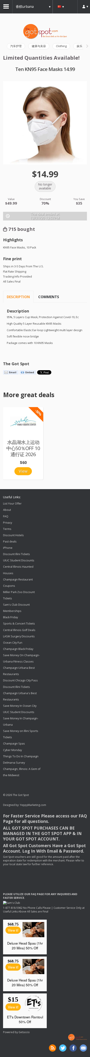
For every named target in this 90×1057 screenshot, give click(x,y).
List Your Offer (12, 503)
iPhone (7, 548)
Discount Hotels (13, 535)
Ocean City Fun (12, 642)
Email (12, 372)
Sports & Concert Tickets (19, 624)
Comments (48, 296)
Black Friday (10, 617)
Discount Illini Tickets (16, 554)
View (23, 471)
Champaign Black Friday (18, 649)
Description (18, 296)
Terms (7, 529)
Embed (29, 372)
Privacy (7, 522)
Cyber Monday (12, 750)
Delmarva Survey (14, 762)
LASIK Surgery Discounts (19, 636)
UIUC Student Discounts (18, 560)
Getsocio (24, 1032)
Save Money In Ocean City (19, 706)
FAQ (5, 516)
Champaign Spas (14, 744)
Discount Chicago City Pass (20, 680)
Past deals (10, 541)
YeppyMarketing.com (33, 805)
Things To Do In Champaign (20, 756)
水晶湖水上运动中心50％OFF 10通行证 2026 (23, 448)
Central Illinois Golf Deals (19, 630)
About (7, 510)
